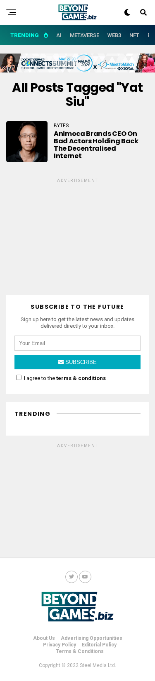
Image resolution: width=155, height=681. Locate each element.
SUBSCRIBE (80, 362)
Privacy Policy (59, 645)
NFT (134, 35)
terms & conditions (81, 378)
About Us (44, 638)
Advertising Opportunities (91, 638)
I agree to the (64, 378)
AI (59, 35)
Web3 (114, 35)
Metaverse (84, 35)
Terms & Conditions (80, 651)
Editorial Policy (99, 645)
